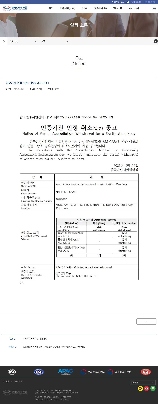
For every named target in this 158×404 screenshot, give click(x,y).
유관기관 (135, 382)
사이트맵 (5, 381)
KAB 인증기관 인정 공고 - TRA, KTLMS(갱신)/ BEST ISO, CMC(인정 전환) (54, 347)
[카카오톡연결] (140, 388)
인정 (51, 8)
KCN (84, 8)
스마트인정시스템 (120, 2)
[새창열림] (12, 372)
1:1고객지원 (136, 2)
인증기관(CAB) (67, 8)
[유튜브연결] (146, 388)
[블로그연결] (153, 388)
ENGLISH (152, 2)
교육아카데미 (101, 8)
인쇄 (156, 41)
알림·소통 (117, 8)
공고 (43, 41)
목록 (146, 321)
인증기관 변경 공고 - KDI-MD (35, 339)
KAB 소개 (134, 8)
